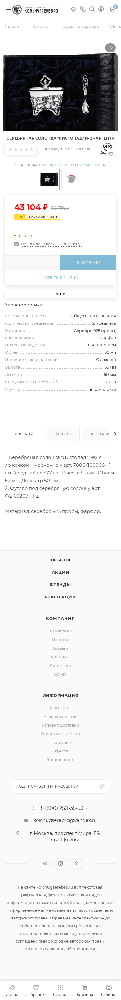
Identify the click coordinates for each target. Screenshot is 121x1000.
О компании (60, 630)
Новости (60, 639)
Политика (60, 742)
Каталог (60, 559)
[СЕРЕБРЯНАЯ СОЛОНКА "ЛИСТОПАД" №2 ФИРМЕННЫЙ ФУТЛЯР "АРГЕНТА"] (60, 98)
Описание (24, 434)
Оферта (60, 750)
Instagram (60, 863)
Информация (61, 695)
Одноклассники (76, 863)
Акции (60, 572)
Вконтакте (45, 863)
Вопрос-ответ (60, 759)
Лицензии (60, 665)
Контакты (60, 656)
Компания (60, 618)
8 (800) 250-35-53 (62, 808)
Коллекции (60, 596)
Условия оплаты (60, 716)
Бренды (60, 584)
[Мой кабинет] (101, 10)
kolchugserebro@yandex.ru (65, 820)
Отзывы (63, 434)
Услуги (61, 674)
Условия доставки (60, 725)
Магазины (60, 707)
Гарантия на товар (60, 733)
